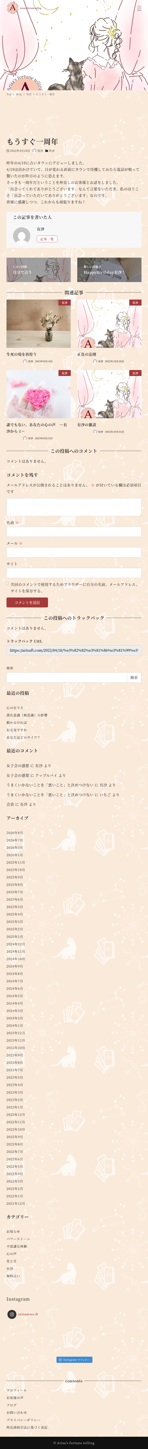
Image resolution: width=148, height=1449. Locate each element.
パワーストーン (18, 1239)
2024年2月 (14, 1018)
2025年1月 (14, 936)
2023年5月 (14, 1077)
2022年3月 (14, 1181)
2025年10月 (15, 869)
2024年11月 (15, 951)
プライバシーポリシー (23, 1420)
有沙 (52, 150)
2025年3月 (14, 921)
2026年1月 (14, 855)
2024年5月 (14, 996)
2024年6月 (14, 988)
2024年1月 (14, 1025)
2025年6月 (14, 899)
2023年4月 (14, 1084)
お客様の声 (15, 1397)
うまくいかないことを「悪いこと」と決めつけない (50, 785)
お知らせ (13, 1231)
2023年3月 (14, 1092)
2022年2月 (14, 1188)
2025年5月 (14, 906)
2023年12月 (15, 1033)
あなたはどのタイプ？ (23, 737)
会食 (10, 804)
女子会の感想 (17, 765)
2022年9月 (14, 1136)
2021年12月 (15, 1203)
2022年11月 (15, 1122)
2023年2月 (14, 1099)
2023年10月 (15, 1047)
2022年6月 (14, 1159)
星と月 (11, 1261)
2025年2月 (14, 929)
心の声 (11, 1253)
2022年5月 (14, 1166)
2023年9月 (14, 1055)
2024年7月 (14, 981)
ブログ (11, 1405)
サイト (12, 563)
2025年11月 (15, 862)
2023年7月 (14, 1070)
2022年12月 (15, 1114)
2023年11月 (15, 1040)
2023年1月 (14, 1107)
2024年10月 (15, 958)
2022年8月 (14, 1144)
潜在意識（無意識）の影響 (27, 715)
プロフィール (16, 1390)
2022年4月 (14, 1173)
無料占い (13, 1276)
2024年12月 (15, 944)
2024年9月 (14, 966)
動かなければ (16, 722)
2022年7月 (14, 1151)
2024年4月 (14, 1003)
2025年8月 (14, 884)
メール (14, 543)
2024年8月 (14, 973)
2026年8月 (14, 832)
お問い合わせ (16, 1412)
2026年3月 (14, 847)
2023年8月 (14, 1062)
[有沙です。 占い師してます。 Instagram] (24, 1338)
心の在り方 (15, 707)
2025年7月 (14, 892)
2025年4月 (14, 914)
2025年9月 (14, 877)
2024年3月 (14, 1010)
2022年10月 (15, 1129)
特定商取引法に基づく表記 (27, 1427)
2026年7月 (14, 840)
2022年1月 (14, 1196)
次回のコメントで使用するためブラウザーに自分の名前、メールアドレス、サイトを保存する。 (75, 588)
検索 (9, 668)
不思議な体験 (16, 1246)
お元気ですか (16, 730)
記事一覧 (47, 239)
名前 (12, 522)
